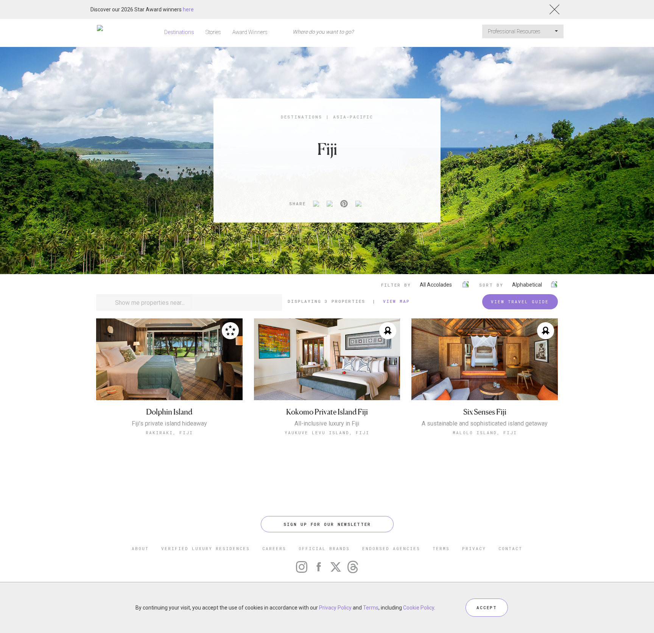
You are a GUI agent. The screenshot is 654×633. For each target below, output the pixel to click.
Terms (370, 608)
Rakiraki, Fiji (169, 432)
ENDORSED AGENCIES (391, 548)
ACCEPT (486, 607)
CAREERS (274, 548)
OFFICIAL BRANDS (324, 548)
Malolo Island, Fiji (485, 432)
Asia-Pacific (353, 117)
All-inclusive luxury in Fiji (326, 424)
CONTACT (510, 548)
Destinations (179, 32)
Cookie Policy (418, 608)
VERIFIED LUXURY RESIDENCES (205, 548)
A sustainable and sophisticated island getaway (485, 424)
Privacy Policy (335, 608)
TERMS (441, 548)
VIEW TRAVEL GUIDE (520, 301)
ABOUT (140, 548)
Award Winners (250, 32)
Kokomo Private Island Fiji (327, 412)
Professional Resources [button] (515, 31)
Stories (213, 32)
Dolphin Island (169, 412)
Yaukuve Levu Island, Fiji (327, 432)
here (188, 9)
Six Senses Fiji (484, 412)
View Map (396, 301)
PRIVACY (474, 548)
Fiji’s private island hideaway (169, 424)
